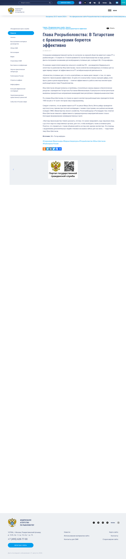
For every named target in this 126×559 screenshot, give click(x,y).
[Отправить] (60, 148)
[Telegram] (90, 3)
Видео (12, 56)
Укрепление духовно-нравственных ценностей (18, 96)
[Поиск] (49, 2)
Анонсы (12, 37)
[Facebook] (56, 148)
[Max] (80, 2)
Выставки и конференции (18, 65)
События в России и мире (18, 102)
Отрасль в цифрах (16, 80)
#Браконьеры (58, 141)
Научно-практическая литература (17, 70)
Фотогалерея (14, 52)
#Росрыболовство (86, 141)
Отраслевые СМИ (16, 61)
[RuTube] (105, 3)
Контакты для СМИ (71, 539)
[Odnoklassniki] (44, 148)
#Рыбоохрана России (50, 144)
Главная (45, 27)
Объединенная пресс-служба (19, 29)
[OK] (99, 3)
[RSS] (110, 3)
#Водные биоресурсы (71, 141)
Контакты (114, 536)
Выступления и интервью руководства (18, 43)
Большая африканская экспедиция (17, 90)
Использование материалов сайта (76, 536)
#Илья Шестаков (99, 141)
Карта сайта (113, 532)
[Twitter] (53, 148)
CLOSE (123, 2)
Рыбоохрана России (17, 76)
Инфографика (14, 84)
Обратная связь (65, 2)
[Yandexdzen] (85, 2)
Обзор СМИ (14, 48)
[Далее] (112, 169)
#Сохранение (47, 141)
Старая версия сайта (110, 539)
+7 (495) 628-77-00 (17, 539)
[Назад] (13, 169)
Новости (13, 33)
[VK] (95, 3)
